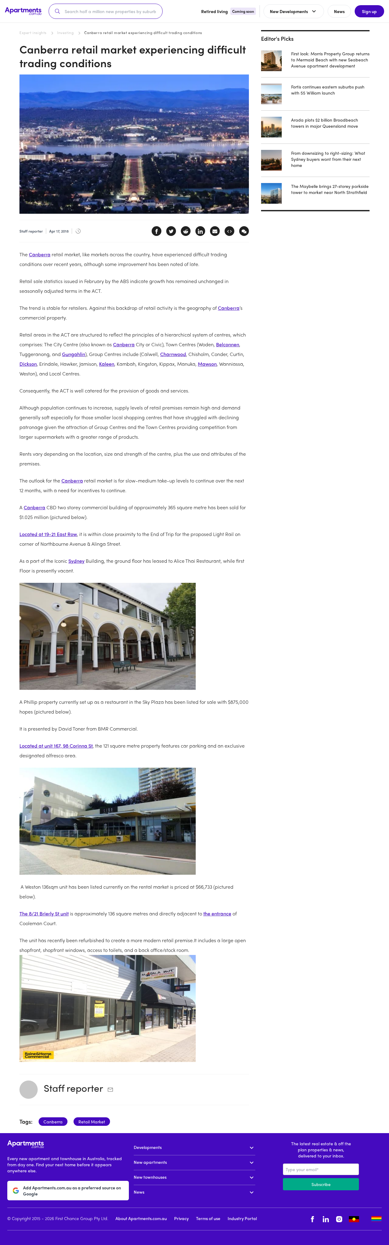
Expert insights (32, 32)
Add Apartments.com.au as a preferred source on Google (72, 1190)
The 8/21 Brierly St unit (44, 913)
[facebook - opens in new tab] (312, 1219)
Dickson (28, 363)
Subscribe (321, 1184)
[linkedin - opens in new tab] (325, 1219)
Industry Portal (242, 1218)
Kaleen (106, 363)
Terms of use (208, 1218)
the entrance (217, 913)
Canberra (39, 254)
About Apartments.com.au (141, 1218)
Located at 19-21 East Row (48, 534)
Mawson (207, 363)
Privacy (181, 1218)
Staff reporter (73, 1088)
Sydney (76, 560)
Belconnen (227, 344)
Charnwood (173, 354)
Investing (65, 32)
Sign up (369, 11)
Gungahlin (73, 354)
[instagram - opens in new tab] (339, 1219)
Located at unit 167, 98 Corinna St (56, 745)
